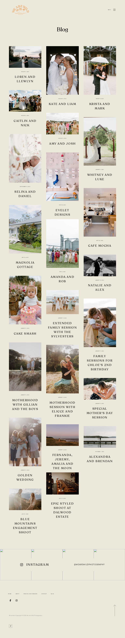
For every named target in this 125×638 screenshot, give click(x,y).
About (17, 593)
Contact (44, 593)
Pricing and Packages (30, 593)
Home (9, 593)
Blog (52, 593)
